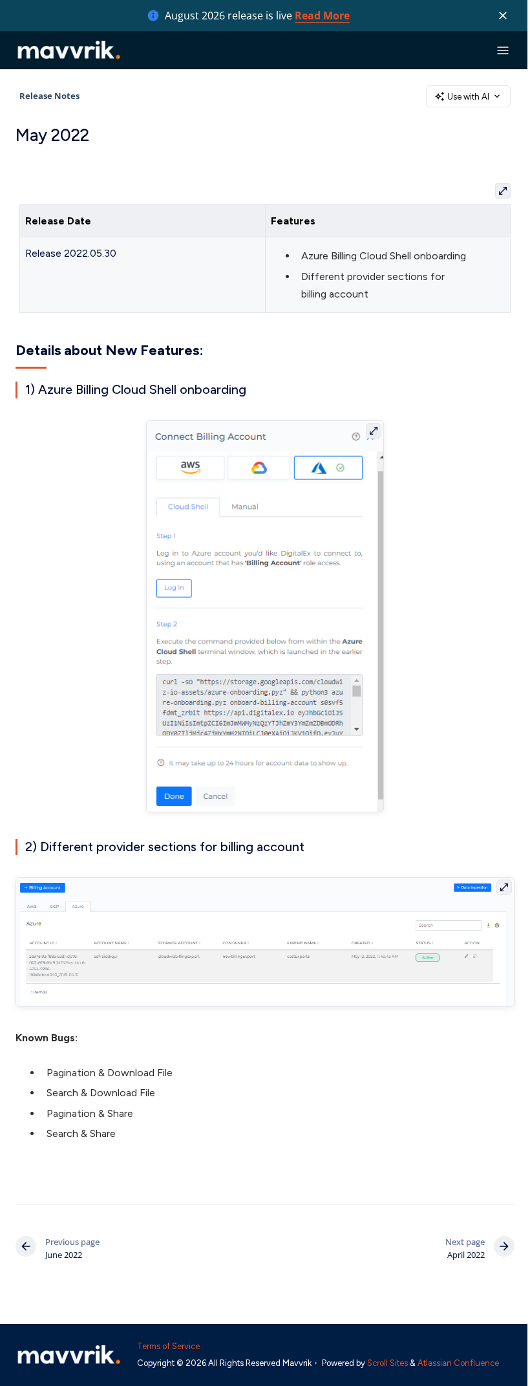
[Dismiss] (503, 15)
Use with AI (468, 97)
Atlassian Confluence (458, 1363)
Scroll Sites (387, 1363)
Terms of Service (168, 1346)
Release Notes (49, 96)
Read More (322, 15)
